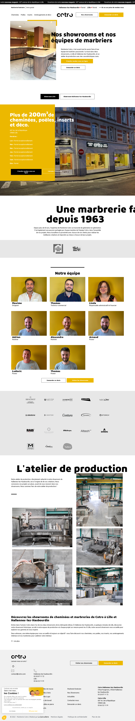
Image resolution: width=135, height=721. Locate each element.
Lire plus (17, 641)
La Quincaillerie (43, 717)
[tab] (50, 96)
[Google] (13, 666)
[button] (67, 641)
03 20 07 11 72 (39, 676)
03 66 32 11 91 (39, 681)
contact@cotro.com (18, 674)
